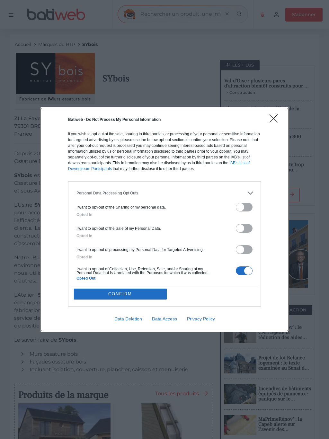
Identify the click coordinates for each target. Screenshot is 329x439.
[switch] (244, 207)
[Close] (276, 120)
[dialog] (164, 219)
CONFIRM (120, 293)
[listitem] (164, 193)
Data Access (164, 318)
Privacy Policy (201, 318)
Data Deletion (128, 318)
